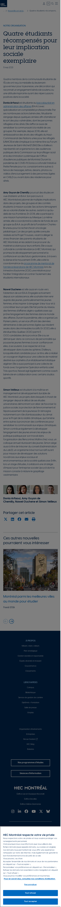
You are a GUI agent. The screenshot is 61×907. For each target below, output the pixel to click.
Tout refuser (30, 893)
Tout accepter (30, 901)
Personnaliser (30, 885)
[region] (30, 866)
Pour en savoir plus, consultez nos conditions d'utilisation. (30, 879)
